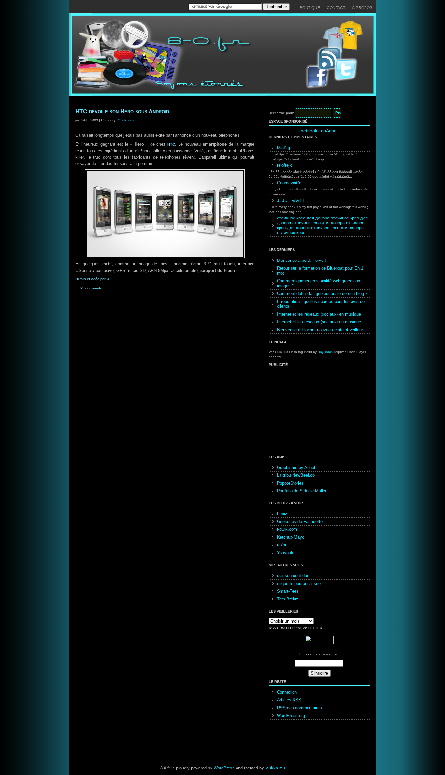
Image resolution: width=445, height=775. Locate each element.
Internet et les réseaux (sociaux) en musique (319, 314)
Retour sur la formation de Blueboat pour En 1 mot (320, 270)
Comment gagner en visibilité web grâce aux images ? (318, 283)
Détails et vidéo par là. (92, 279)
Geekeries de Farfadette (300, 521)
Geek (122, 120)
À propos (362, 8)
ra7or (281, 544)
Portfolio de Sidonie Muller (301, 490)
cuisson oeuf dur (292, 575)
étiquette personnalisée (299, 583)
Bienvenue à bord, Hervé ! (301, 260)
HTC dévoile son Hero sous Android (122, 111)
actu (131, 120)
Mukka (271, 768)
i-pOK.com (287, 529)
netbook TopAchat (319, 130)
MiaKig (283, 147)
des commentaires (299, 707)
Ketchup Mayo (290, 537)
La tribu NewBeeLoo (296, 475)
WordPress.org (291, 715)
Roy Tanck (325, 352)
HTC (171, 144)
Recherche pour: (281, 113)
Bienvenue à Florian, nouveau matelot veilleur (320, 329)
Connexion (287, 692)
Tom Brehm (288, 599)
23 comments (91, 288)
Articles (289, 700)
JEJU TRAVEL (291, 200)
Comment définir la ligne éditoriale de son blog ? (322, 293)
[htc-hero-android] (165, 257)
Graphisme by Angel (296, 467)
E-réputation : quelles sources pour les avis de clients (321, 304)
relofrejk (284, 165)
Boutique (310, 8)
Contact (336, 8)
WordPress (224, 768)
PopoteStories (290, 483)
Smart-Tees (288, 591)
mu (282, 768)
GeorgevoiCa (289, 182)
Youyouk (285, 552)
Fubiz (282, 513)
